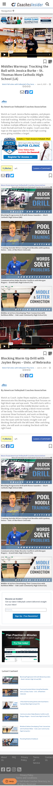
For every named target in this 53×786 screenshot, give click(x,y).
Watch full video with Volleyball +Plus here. (18, 84)
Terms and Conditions (26, 777)
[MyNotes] (50, 61)
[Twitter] (31, 92)
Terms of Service (36, 760)
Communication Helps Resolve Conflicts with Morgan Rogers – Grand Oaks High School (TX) (23, 281)
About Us (4, 758)
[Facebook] (27, 92)
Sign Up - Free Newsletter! (26, 616)
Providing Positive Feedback (29, 739)
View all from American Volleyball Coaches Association (31, 187)
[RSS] (19, 769)
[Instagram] (14, 769)
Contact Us (49, 758)
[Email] (22, 92)
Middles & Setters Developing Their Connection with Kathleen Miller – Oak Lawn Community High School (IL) (24, 314)
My (6, 168)
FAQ (14, 757)
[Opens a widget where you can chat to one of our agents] (10, 781)
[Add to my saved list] (45, 61)
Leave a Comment (42, 168)
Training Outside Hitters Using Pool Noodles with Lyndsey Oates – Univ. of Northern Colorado (25, 249)
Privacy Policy (24, 758)
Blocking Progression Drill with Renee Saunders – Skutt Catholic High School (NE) (24, 216)
